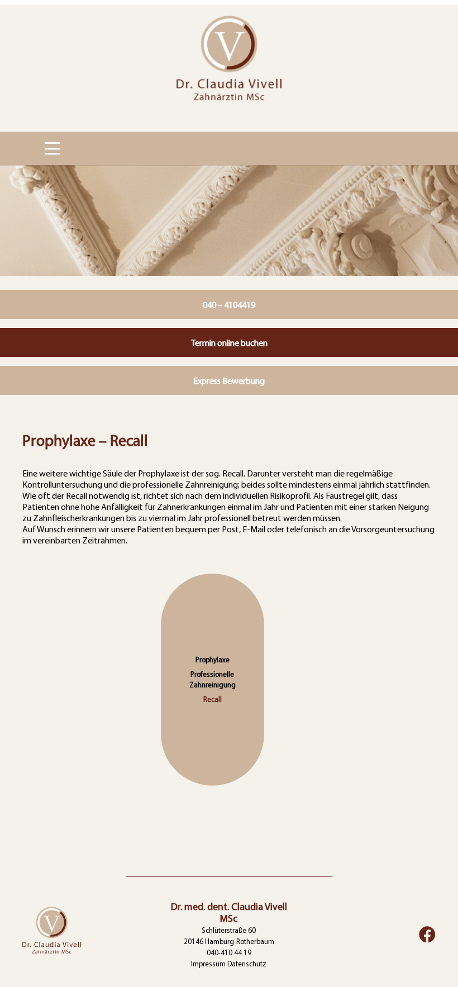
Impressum (208, 963)
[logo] (229, 66)
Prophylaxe (212, 659)
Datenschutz (246, 963)
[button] (52, 148)
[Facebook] (427, 934)
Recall (212, 699)
